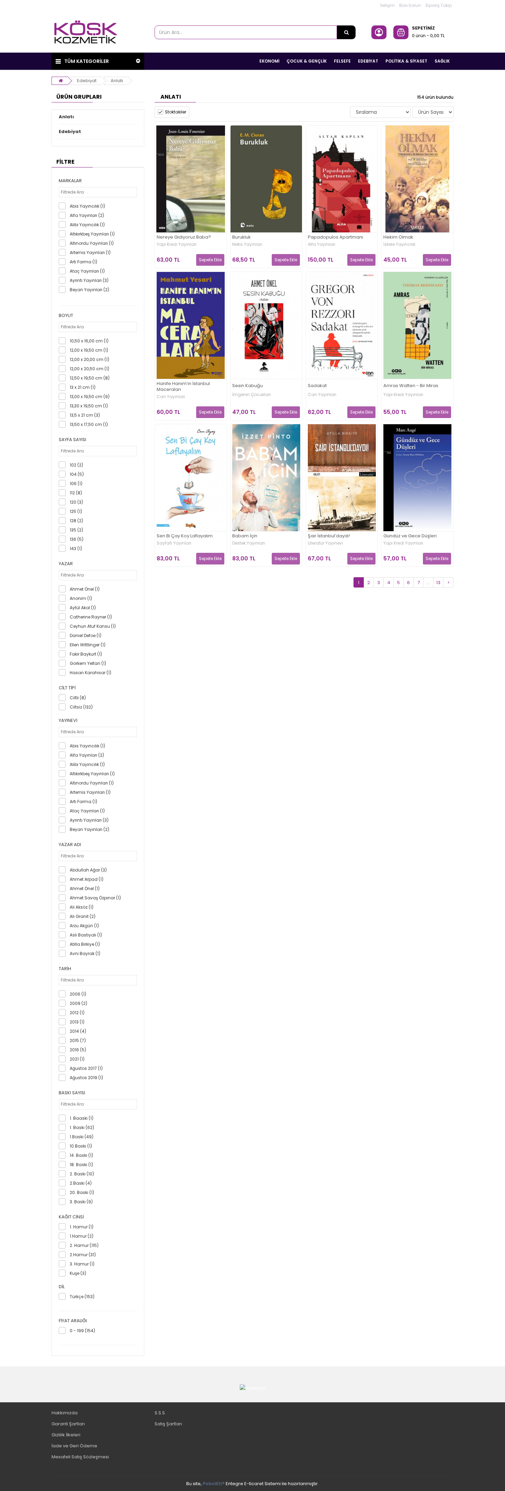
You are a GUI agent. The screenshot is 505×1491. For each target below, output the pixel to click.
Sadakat (317, 386)
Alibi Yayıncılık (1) (87, 225)
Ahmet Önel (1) (85, 589)
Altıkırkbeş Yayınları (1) (92, 234)
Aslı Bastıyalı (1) (86, 935)
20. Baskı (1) (82, 1192)
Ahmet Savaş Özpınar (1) (95, 898)
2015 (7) (78, 1040)
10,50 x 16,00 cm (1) (89, 341)
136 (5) (76, 539)
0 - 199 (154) (82, 1331)
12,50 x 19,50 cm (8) (90, 378)
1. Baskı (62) (82, 1127)
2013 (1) (77, 1022)
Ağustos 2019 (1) (86, 1078)
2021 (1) (77, 1059)
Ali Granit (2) (83, 916)
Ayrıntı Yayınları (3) (89, 280)
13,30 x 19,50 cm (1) (89, 406)
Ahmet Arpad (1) (86, 879)
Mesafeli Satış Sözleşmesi (80, 1457)
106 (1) (76, 483)
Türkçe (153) (82, 1297)
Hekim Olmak (398, 237)
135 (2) (76, 530)
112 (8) (76, 493)
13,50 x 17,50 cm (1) (89, 424)
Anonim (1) (81, 598)
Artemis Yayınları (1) (90, 252)
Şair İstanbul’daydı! (329, 536)
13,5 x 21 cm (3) (85, 415)
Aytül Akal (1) (83, 608)
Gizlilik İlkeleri (66, 1435)
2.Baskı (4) (81, 1183)
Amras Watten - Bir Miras (410, 386)
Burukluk (241, 237)
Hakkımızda (65, 1413)
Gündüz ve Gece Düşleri (410, 536)
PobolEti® (214, 1483)
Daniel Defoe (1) (85, 635)
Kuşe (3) (78, 1273)
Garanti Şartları (68, 1424)
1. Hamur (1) (81, 1227)
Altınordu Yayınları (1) (92, 243)
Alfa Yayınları (321, 244)
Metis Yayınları (247, 244)
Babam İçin (244, 536)
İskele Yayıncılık (399, 244)
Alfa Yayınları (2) (87, 215)
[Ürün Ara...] (346, 32)
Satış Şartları (168, 1424)
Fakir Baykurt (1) (86, 654)
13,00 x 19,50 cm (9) (90, 396)
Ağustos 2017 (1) (86, 1068)
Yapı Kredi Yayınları (177, 244)
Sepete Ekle (210, 260)
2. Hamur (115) (84, 1245)
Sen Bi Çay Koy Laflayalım (185, 536)
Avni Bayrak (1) (85, 953)
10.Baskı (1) (81, 1146)
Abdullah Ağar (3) (88, 870)
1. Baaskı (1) (81, 1118)
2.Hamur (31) (83, 1255)
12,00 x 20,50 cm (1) (89, 369)
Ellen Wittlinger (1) (87, 645)
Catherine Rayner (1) (91, 617)
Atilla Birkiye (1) (85, 944)
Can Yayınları (171, 396)
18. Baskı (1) (81, 1164)
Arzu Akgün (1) (84, 926)
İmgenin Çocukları (251, 394)
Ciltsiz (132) (81, 707)
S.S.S (160, 1413)
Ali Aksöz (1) (81, 907)
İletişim (387, 5)
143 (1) (76, 548)
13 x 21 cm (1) (83, 387)
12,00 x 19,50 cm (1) (89, 350)
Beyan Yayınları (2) (89, 290)
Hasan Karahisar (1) (90, 673)
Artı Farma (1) (83, 262)
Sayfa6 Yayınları (174, 543)
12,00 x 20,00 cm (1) (89, 359)
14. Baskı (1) (81, 1155)
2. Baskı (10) (82, 1174)
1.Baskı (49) (81, 1137)
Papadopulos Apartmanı (335, 237)
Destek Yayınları (248, 543)
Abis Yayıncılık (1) (87, 206)
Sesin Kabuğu (247, 386)
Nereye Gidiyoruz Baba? (184, 237)
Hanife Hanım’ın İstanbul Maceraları (183, 387)
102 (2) (76, 465)
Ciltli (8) (78, 698)
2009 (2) (78, 1003)
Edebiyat (87, 80)
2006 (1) (78, 994)
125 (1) (76, 511)
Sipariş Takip (438, 5)
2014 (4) (78, 1031)
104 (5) (77, 474)
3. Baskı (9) (81, 1202)
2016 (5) (78, 1050)
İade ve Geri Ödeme (74, 1446)
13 (438, 582)
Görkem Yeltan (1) (88, 663)
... (428, 582)
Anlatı (117, 80)
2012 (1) (77, 1013)
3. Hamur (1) (82, 1264)
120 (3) (76, 502)
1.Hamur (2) (81, 1236)
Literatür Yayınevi (325, 543)
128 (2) (76, 521)
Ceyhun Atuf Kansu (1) (93, 626)
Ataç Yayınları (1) (87, 271)
